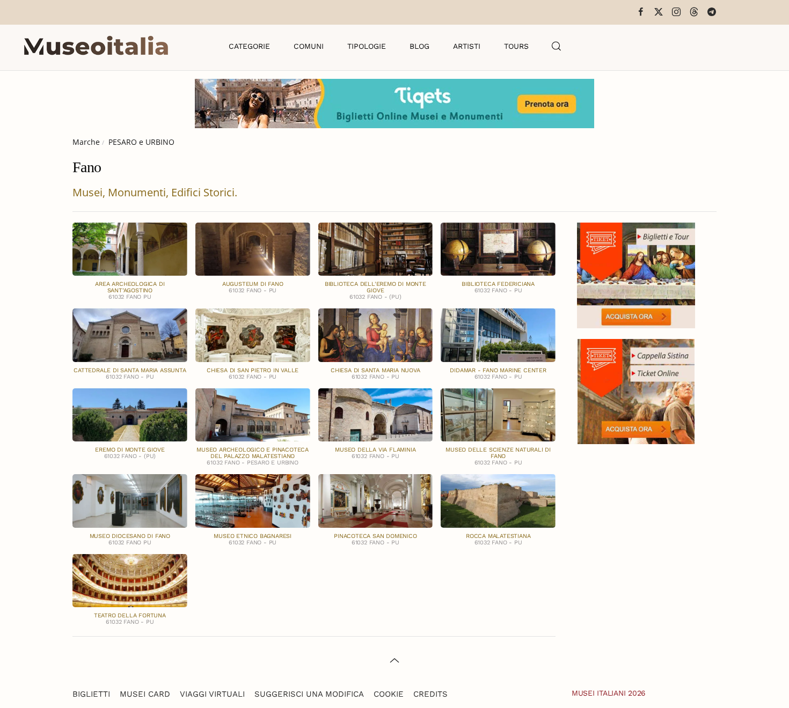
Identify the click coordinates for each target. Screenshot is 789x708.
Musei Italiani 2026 (609, 693)
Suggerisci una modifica (309, 694)
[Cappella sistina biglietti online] (636, 390)
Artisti (466, 46)
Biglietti (91, 694)
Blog (419, 46)
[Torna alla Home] (96, 46)
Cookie (389, 694)
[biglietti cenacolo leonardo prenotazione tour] (636, 274)
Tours (516, 46)
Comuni (309, 46)
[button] (556, 46)
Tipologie (366, 46)
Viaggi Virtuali (212, 694)
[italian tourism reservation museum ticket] (394, 103)
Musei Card (145, 694)
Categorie (249, 46)
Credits (430, 694)
